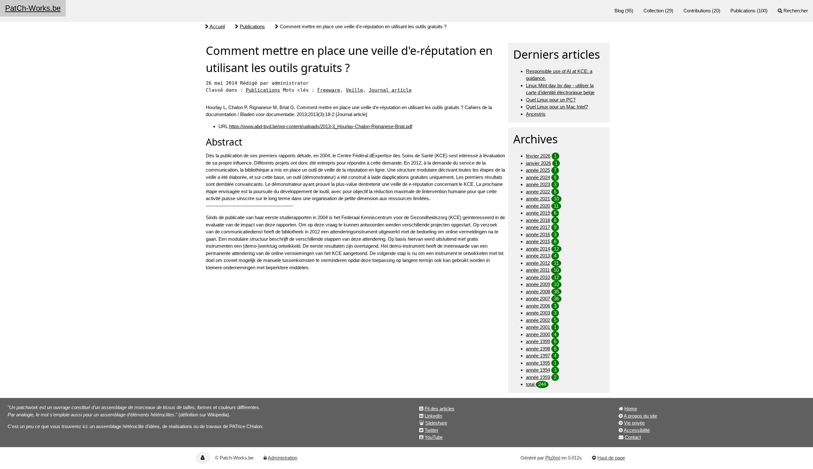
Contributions (697, 10)
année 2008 (538, 291)
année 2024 (538, 177)
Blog (619, 10)
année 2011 (538, 270)
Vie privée (634, 423)
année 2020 (538, 206)
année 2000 (538, 334)
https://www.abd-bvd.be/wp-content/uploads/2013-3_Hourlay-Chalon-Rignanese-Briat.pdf (320, 126)
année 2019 (538, 213)
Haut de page (611, 457)
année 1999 (538, 341)
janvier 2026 (538, 163)
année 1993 (538, 377)
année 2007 (538, 298)
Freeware (328, 90)
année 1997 (538, 355)
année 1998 (538, 348)
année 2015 (538, 241)
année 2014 (538, 248)
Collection (653, 10)
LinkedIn (433, 416)
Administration (282, 457)
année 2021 (538, 198)
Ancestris (536, 114)
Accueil (217, 26)
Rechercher (795, 10)
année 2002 (538, 320)
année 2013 (538, 255)
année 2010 (538, 277)
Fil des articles (439, 408)
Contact (633, 437)
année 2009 (538, 284)
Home (630, 408)
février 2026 (538, 156)
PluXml (552, 457)
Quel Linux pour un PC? (550, 99)
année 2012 (538, 263)
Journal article (390, 90)
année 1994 (538, 370)
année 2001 (538, 327)
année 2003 (538, 313)
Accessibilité (637, 430)
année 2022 (538, 191)
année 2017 (538, 227)
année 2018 (538, 220)
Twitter (431, 430)
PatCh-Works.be (33, 8)
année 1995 (538, 363)
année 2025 (538, 170)
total (531, 384)
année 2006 (538, 306)
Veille (354, 90)
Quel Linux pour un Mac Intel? (557, 106)
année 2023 (538, 184)
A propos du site (640, 416)
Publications (743, 10)
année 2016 (538, 234)
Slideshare (436, 423)
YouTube (434, 437)
